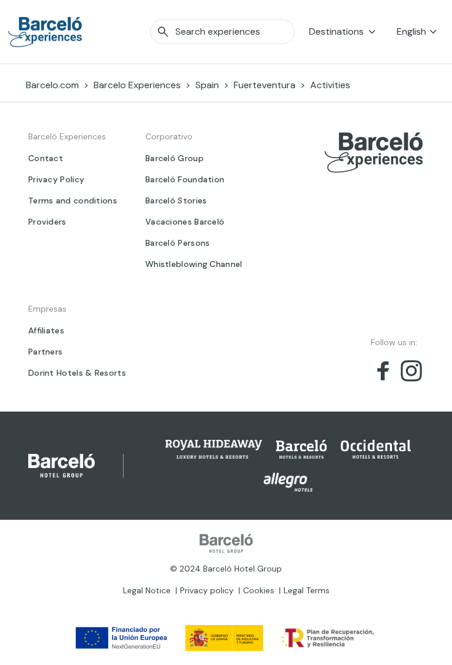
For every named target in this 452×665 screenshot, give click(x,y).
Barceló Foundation (184, 179)
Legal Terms (307, 590)
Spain (207, 85)
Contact (45, 158)
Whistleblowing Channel (193, 264)
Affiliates (46, 330)
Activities (330, 85)
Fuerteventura (264, 85)
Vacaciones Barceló (184, 221)
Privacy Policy (56, 179)
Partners (45, 351)
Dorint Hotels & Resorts (77, 372)
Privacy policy (207, 590)
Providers (47, 221)
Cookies (258, 590)
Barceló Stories (176, 200)
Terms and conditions (72, 200)
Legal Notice (147, 590)
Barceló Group (174, 158)
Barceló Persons (177, 243)
